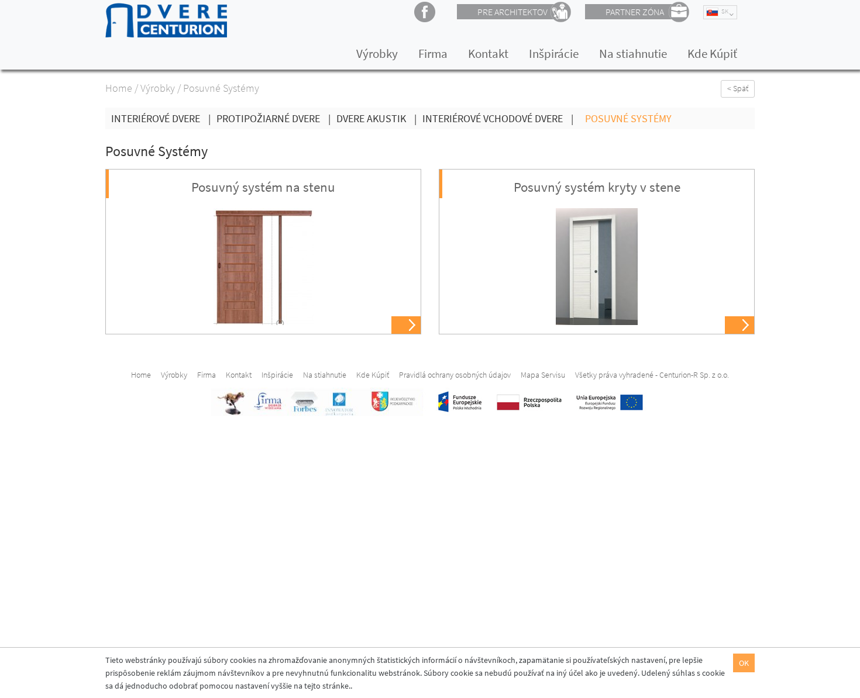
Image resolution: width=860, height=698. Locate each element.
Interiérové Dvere (161, 118)
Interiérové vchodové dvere (497, 118)
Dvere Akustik (376, 118)
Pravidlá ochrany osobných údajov (455, 374)
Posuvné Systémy (628, 118)
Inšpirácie (554, 53)
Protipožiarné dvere (273, 118)
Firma (433, 53)
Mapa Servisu (543, 374)
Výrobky (377, 53)
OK (744, 663)
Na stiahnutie (633, 53)
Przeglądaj (407, 326)
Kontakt (488, 53)
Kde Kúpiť (712, 53)
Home (118, 88)
